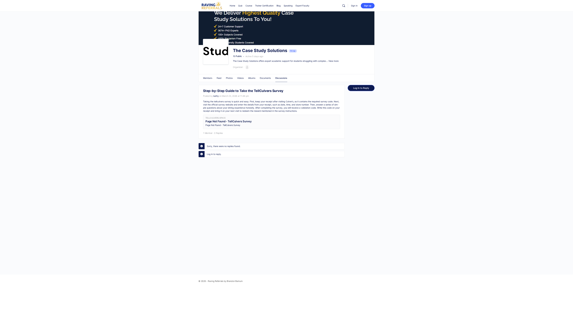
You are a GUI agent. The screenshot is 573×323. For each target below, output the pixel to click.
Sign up (367, 5)
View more (333, 61)
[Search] (344, 5)
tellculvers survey (222, 101)
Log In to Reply (361, 88)
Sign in (354, 5)
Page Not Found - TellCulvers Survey (228, 121)
